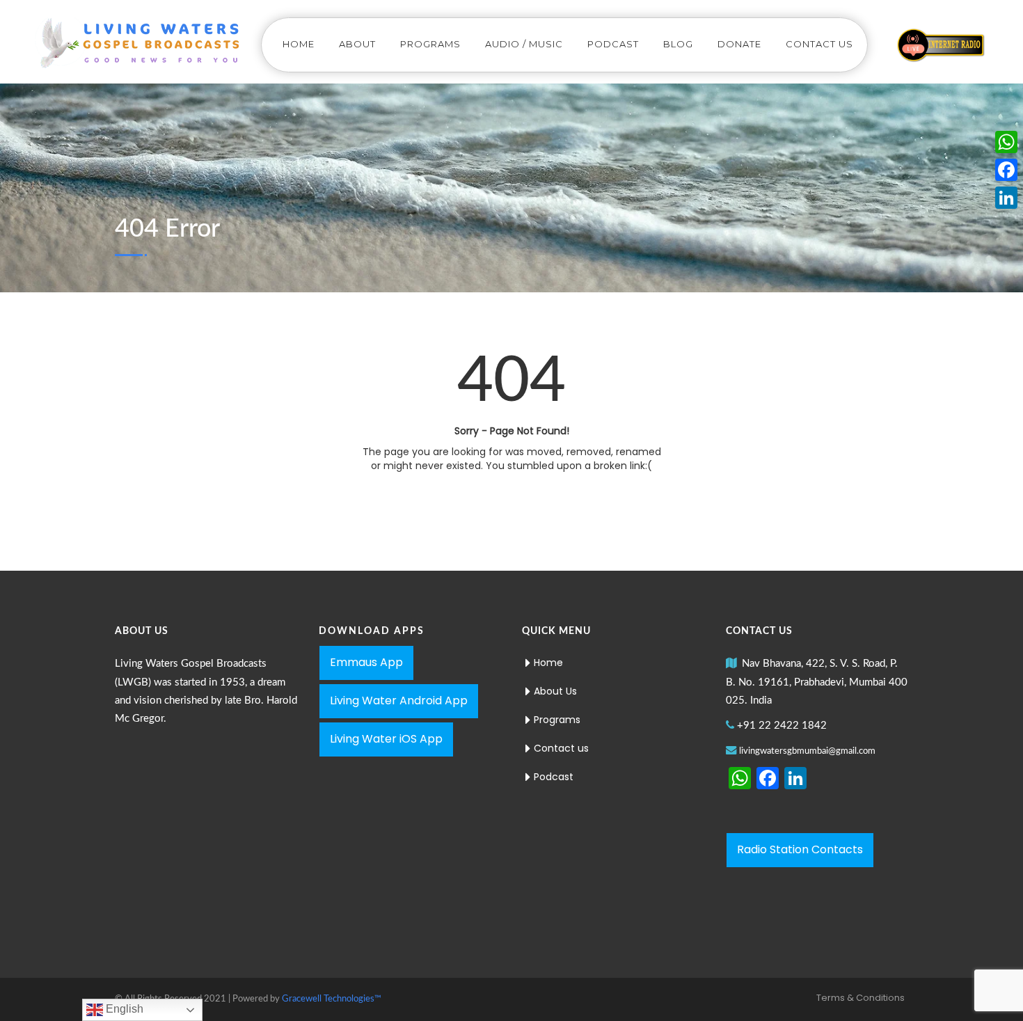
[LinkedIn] (1006, 198)
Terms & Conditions (860, 997)
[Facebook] (1006, 170)
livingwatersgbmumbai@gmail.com (807, 751)
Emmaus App (366, 662)
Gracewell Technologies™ (331, 999)
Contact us (819, 43)
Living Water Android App (399, 700)
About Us (555, 691)
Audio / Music (524, 43)
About (357, 43)
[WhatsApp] (1006, 142)
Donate (739, 43)
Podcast (613, 43)
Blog (678, 43)
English (123, 1009)
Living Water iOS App (386, 739)
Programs (430, 43)
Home (299, 43)
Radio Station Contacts (800, 849)
